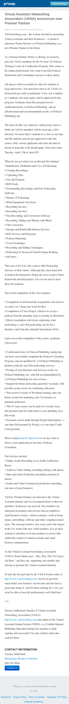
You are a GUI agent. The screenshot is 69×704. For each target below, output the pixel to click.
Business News (37, 30)
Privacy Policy (19, 696)
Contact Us (12, 667)
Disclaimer (6, 696)
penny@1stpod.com (29, 438)
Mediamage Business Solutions (21, 658)
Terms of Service (37, 696)
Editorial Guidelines (33, 701)
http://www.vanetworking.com (21, 578)
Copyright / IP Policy (57, 696)
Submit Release (59, 3)
